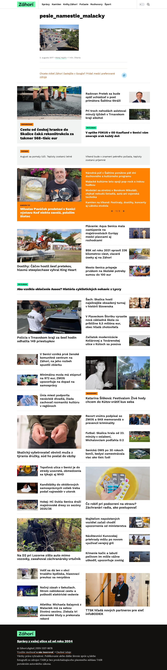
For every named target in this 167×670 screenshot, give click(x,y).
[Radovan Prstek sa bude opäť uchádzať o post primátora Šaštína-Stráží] (139, 97)
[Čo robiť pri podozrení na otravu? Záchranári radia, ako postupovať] (118, 483)
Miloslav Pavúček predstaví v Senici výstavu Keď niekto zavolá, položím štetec (47, 212)
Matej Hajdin (61, 58)
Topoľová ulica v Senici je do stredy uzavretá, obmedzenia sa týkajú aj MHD (60, 471)
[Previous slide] (112, 211)
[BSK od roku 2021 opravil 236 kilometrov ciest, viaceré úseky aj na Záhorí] (139, 254)
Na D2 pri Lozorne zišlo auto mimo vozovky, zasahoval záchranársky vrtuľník (49, 557)
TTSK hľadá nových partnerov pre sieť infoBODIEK (115, 612)
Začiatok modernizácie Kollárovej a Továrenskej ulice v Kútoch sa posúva (103, 340)
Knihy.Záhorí (70, 4)
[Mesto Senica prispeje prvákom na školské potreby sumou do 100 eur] (139, 271)
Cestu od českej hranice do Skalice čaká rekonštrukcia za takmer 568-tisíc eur (47, 133)
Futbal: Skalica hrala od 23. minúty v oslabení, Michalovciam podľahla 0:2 (105, 436)
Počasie (83, 4)
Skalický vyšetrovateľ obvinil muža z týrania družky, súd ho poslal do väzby (46, 454)
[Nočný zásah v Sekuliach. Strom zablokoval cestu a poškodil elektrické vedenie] (27, 591)
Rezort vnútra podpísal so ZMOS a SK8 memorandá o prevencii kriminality (105, 419)
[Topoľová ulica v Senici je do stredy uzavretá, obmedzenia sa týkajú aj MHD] (27, 470)
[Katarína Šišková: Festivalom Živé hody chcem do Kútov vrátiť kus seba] (118, 373)
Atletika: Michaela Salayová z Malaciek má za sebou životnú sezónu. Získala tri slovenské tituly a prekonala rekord (60, 611)
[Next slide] (123, 211)
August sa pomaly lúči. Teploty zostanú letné (46, 156)
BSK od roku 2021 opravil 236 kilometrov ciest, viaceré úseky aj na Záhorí (106, 254)
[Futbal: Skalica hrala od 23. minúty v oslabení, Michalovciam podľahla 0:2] (139, 436)
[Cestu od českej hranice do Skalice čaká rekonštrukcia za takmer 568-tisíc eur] (49, 103)
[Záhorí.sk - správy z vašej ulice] (26, 4)
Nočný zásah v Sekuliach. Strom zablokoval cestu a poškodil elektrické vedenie (59, 591)
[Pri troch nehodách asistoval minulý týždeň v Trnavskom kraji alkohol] (139, 114)
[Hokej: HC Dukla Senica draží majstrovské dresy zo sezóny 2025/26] (27, 505)
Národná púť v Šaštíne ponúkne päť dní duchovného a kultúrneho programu (111, 174)
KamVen (56, 4)
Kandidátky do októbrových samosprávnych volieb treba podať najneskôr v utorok (60, 488)
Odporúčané (26, 124)
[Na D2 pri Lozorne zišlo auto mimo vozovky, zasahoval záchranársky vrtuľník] (49, 535)
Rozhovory (96, 4)
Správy (46, 4)
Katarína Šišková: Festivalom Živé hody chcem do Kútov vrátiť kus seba (116, 400)
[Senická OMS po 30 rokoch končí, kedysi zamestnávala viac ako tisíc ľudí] (139, 453)
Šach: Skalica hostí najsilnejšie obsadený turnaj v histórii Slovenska (105, 303)
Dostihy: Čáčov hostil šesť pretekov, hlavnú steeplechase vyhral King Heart (46, 268)
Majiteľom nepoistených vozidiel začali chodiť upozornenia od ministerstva (106, 522)
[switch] (142, 4)
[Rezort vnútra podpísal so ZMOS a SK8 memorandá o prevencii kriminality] (139, 419)
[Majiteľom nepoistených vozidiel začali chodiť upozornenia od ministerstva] (139, 522)
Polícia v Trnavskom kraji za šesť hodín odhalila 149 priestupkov (46, 339)
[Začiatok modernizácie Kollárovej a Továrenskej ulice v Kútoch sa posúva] (139, 340)
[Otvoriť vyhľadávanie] (148, 4)
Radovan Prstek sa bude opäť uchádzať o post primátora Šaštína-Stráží (103, 97)
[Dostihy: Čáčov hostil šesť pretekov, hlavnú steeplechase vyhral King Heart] (49, 245)
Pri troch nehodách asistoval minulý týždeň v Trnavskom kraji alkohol (106, 114)
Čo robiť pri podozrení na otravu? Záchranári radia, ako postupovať (111, 505)
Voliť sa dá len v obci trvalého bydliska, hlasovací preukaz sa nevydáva (59, 574)
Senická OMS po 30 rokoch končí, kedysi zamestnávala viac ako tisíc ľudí (105, 454)
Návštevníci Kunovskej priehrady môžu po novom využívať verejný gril (104, 539)
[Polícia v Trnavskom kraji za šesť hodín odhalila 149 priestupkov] (49, 317)
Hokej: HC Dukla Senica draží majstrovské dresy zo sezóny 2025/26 (60, 505)
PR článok (91, 128)
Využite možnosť (35, 652)
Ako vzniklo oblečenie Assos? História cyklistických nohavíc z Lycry (69, 289)
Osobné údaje (63, 652)
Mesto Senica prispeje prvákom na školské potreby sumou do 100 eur (106, 271)
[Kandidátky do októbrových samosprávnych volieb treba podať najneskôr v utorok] (27, 488)
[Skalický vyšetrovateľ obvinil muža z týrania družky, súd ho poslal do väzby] (49, 432)
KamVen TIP (25, 205)
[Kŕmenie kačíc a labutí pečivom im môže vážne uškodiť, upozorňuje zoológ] (139, 556)
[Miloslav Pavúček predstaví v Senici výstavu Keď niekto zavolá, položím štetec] (49, 185)
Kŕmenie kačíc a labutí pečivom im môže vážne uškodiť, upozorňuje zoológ (105, 556)
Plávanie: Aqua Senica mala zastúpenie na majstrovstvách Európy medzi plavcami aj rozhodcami (105, 233)
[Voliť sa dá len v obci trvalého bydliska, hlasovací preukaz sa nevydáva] (27, 573)
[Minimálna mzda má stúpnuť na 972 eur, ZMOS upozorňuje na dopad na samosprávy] (27, 380)
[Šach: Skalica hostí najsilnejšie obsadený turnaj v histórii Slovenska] (139, 302)
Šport (108, 4)
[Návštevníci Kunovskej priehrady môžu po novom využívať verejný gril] (139, 539)
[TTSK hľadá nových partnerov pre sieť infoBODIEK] (118, 590)
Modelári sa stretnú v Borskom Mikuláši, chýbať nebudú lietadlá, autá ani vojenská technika (112, 193)
